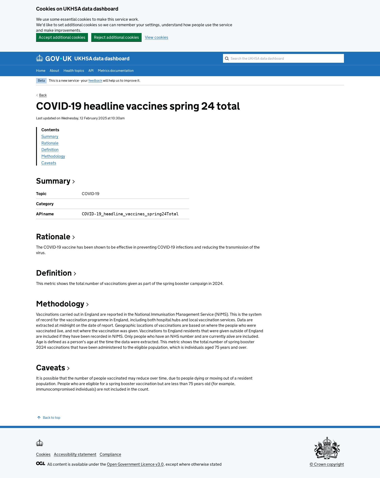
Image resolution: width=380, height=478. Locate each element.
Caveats (48, 162)
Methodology (53, 156)
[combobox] (283, 58)
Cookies (43, 454)
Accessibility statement (75, 454)
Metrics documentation (116, 70)
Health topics (74, 70)
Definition (49, 149)
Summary (49, 136)
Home (40, 70)
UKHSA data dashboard (102, 58)
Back (43, 95)
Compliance (110, 454)
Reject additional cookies (116, 37)
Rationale (49, 143)
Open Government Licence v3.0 (135, 464)
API (90, 70)
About (54, 70)
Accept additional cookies (62, 37)
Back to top (51, 417)
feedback (95, 80)
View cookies (156, 37)
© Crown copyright (327, 464)
